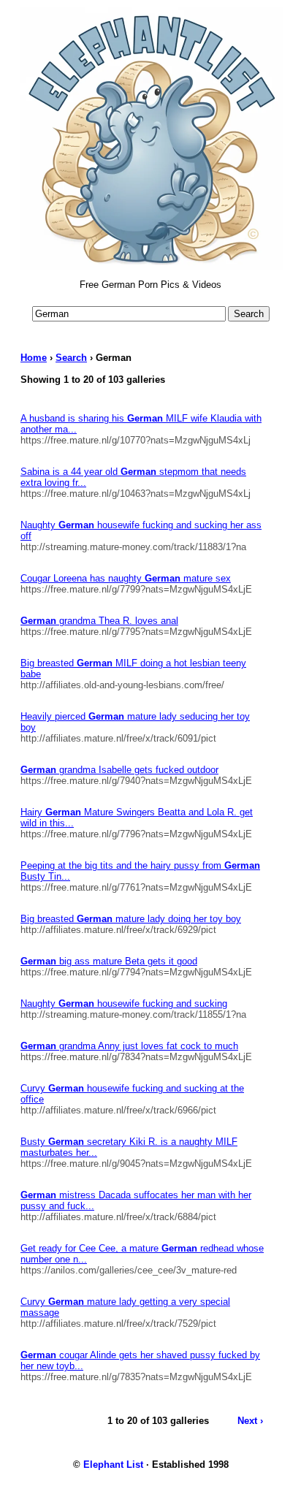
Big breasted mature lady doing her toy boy (130, 918)
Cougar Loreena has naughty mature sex (125, 578)
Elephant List (113, 1464)
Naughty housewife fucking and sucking (123, 1003)
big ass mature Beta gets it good (108, 961)
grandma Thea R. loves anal (99, 620)
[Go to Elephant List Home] (151, 267)
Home (33, 357)
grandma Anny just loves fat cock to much (129, 1045)
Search (71, 357)
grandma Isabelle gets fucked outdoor (119, 769)
